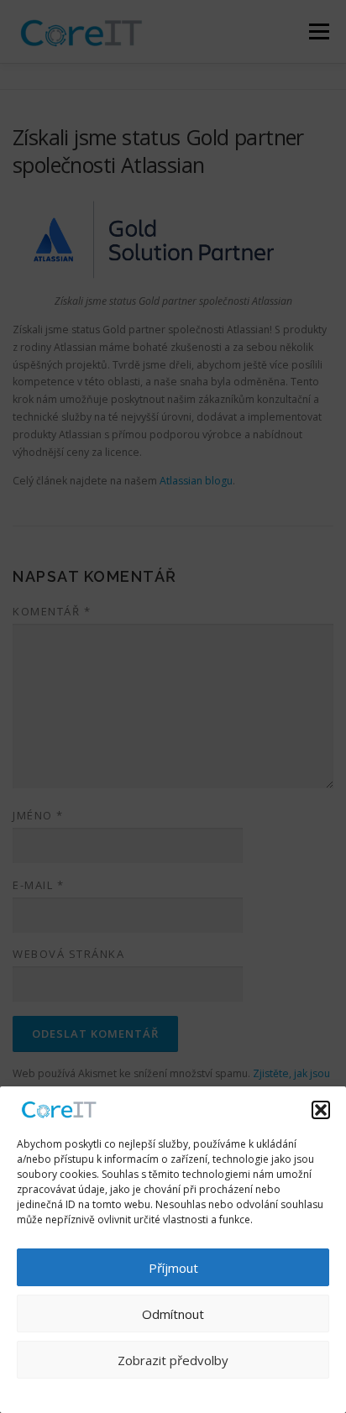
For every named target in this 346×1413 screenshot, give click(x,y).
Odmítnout (173, 1314)
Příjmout (173, 1267)
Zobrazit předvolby (173, 1360)
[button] (320, 1110)
